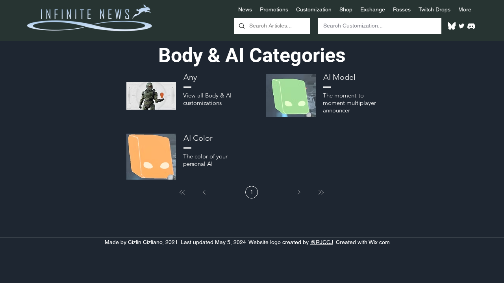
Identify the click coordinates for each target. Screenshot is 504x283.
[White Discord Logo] (471, 26)
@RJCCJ (321, 242)
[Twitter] (461, 26)
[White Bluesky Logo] (452, 26)
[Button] (182, 94)
